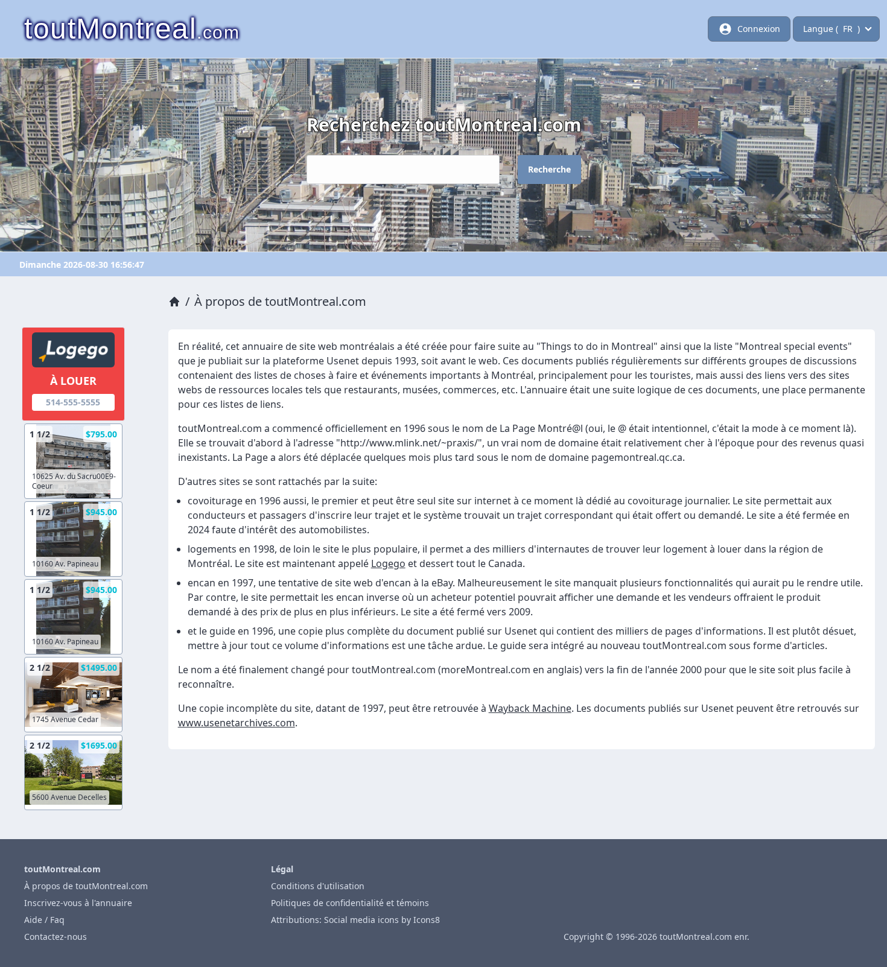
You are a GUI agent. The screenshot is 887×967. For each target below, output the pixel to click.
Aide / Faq (44, 919)
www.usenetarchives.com (236, 722)
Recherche (549, 169)
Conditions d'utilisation (317, 886)
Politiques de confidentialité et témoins (350, 902)
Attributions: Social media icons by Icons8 (355, 919)
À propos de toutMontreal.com (86, 886)
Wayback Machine (530, 708)
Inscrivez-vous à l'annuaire (78, 902)
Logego (388, 563)
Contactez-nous (55, 936)
